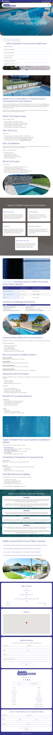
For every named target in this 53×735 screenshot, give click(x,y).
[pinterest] (29, 680)
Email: (4, 650)
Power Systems (33, 212)
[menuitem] (14, 688)
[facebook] (23, 680)
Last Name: (29, 645)
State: (36, 719)
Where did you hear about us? (9, 658)
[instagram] (25, 680)
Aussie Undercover (35, 105)
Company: (4, 723)
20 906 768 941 (27, 677)
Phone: (28, 650)
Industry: (28, 723)
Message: (5, 654)
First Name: (5, 645)
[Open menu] (49, 5)
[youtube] (27, 680)
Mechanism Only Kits (22, 241)
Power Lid (7, 226)
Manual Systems (9, 212)
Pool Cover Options (34, 226)
